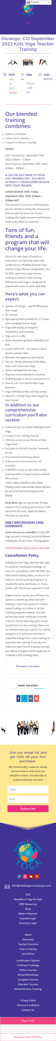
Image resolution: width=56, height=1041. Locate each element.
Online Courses (28, 970)
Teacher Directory (28, 944)
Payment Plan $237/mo (28, 1037)
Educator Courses (28, 984)
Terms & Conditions (28, 1005)
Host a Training (28, 949)
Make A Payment (28, 913)
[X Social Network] (24, 698)
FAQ (28, 894)
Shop (28, 909)
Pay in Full (28, 1020)
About (28, 934)
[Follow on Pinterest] (37, 876)
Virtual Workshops (28, 974)
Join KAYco (28, 953)
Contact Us (28, 1010)
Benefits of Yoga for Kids (28, 899)
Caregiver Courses (28, 979)
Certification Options (28, 960)
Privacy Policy (28, 1000)
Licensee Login (28, 918)
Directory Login (28, 923)
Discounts (28, 939)
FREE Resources (28, 904)
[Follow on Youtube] (31, 876)
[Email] (36, 698)
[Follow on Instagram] (25, 876)
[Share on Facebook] (18, 698)
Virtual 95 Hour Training (28, 989)
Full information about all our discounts (27, 548)
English (34, 2)
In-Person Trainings (28, 965)
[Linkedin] (30, 698)
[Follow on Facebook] (19, 876)
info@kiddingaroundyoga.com (31, 885)
